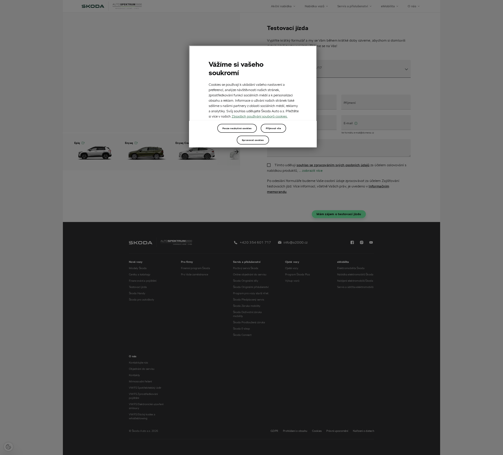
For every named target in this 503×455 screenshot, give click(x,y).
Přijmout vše (273, 128)
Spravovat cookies (253, 140)
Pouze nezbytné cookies (237, 128)
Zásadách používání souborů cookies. (260, 116)
